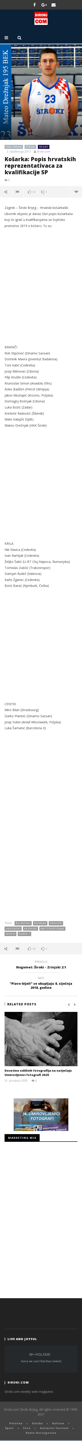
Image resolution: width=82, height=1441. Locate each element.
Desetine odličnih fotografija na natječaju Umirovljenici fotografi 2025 (38, 1072)
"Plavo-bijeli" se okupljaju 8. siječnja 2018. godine (41, 983)
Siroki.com (43, 151)
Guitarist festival (54, 1428)
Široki (30, 146)
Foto (27, 1428)
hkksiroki (13, 928)
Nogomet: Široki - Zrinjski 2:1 (41, 965)
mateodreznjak (52, 928)
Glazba (37, 1423)
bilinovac (23, 923)
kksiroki (30, 928)
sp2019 (10, 933)
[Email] (53, 5)
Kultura (58, 1423)
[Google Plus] (44, 5)
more (76, 191)
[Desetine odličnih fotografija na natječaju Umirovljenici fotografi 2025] (41, 1039)
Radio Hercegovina (41, 1432)
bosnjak (40, 923)
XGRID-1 (24, 933)
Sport (44, 146)
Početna (16, 1423)
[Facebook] (34, 5)
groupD (56, 923)
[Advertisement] (41, 291)
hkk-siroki (14, 146)
